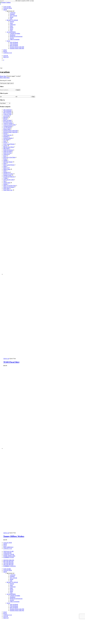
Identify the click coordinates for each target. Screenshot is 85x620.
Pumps (5, 159)
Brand (11, 579)
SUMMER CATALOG (9, 566)
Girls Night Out (7, 135)
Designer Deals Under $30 (10, 130)
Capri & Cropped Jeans (9, 124)
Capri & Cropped (7, 123)
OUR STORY (7, 569)
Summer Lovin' (7, 175)
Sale (11, 580)
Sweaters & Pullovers (9, 176)
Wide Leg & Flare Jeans (9, 185)
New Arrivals (13, 577)
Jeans (4, 141)
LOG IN (5, 616)
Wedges (5, 184)
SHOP (5, 544)
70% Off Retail (7, 111)
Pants (4, 156)
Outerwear (6, 154)
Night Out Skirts (7, 151)
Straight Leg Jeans (8, 173)
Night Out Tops (7, 153)
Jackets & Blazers (8, 138)
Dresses (5, 133)
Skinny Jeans (6, 169)
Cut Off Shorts (7, 127)
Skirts (4, 170)
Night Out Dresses (8, 150)
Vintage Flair (6, 182)
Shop (5, 76)
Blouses (5, 118)
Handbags (6, 136)
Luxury (5, 145)
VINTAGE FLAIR (8, 551)
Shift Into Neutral (7, 162)
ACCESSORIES (11, 594)
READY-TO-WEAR (12, 582)
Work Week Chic (7, 190)
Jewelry (5, 142)
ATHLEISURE (7, 553)
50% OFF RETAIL (8, 564)
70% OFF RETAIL (8, 563)
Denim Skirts (6, 129)
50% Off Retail (7, 110)
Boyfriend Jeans (7, 121)
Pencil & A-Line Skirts (9, 157)
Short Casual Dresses (8, 164)
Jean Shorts (6, 139)
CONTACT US (7, 548)
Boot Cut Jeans (7, 120)
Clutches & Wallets (15, 595)
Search (18, 90)
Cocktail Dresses (7, 126)
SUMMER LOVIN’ (8, 557)
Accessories (6, 115)
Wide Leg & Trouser (8, 187)
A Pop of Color (7, 114)
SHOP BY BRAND (8, 560)
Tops (4, 181)
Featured (12, 576)
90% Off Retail (7, 112)
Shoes (4, 163)
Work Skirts (6, 188)
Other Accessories (14, 601)
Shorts (5, 166)
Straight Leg (6, 172)
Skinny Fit (6, 167)
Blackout (5, 117)
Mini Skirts (6, 148)
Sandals (5, 160)
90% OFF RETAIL (8, 561)
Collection (12, 575)
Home (1, 76)
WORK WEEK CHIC (9, 556)
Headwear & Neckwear (16, 598)
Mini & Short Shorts (8, 147)
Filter (33, 96)
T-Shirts (5, 178)
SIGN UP (6, 618)
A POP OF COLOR (8, 554)
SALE (5, 545)
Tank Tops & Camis (8, 179)
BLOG (5, 613)
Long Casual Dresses (8, 144)
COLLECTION (7, 542)
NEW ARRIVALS (8, 547)
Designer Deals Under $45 (10, 132)
